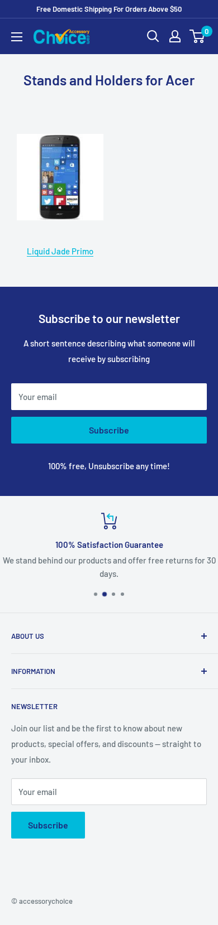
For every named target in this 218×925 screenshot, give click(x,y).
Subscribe (109, 430)
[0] (198, 36)
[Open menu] (16, 36)
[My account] (175, 36)
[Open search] (153, 36)
